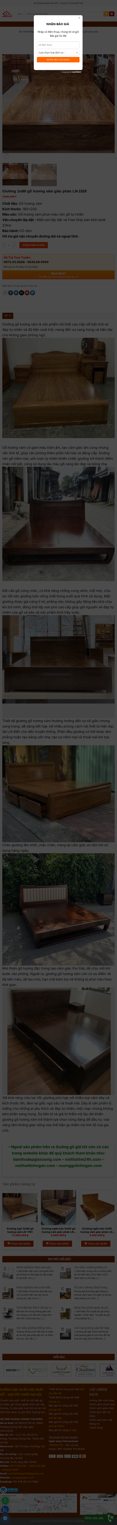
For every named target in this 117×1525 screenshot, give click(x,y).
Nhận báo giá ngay (58, 59)
